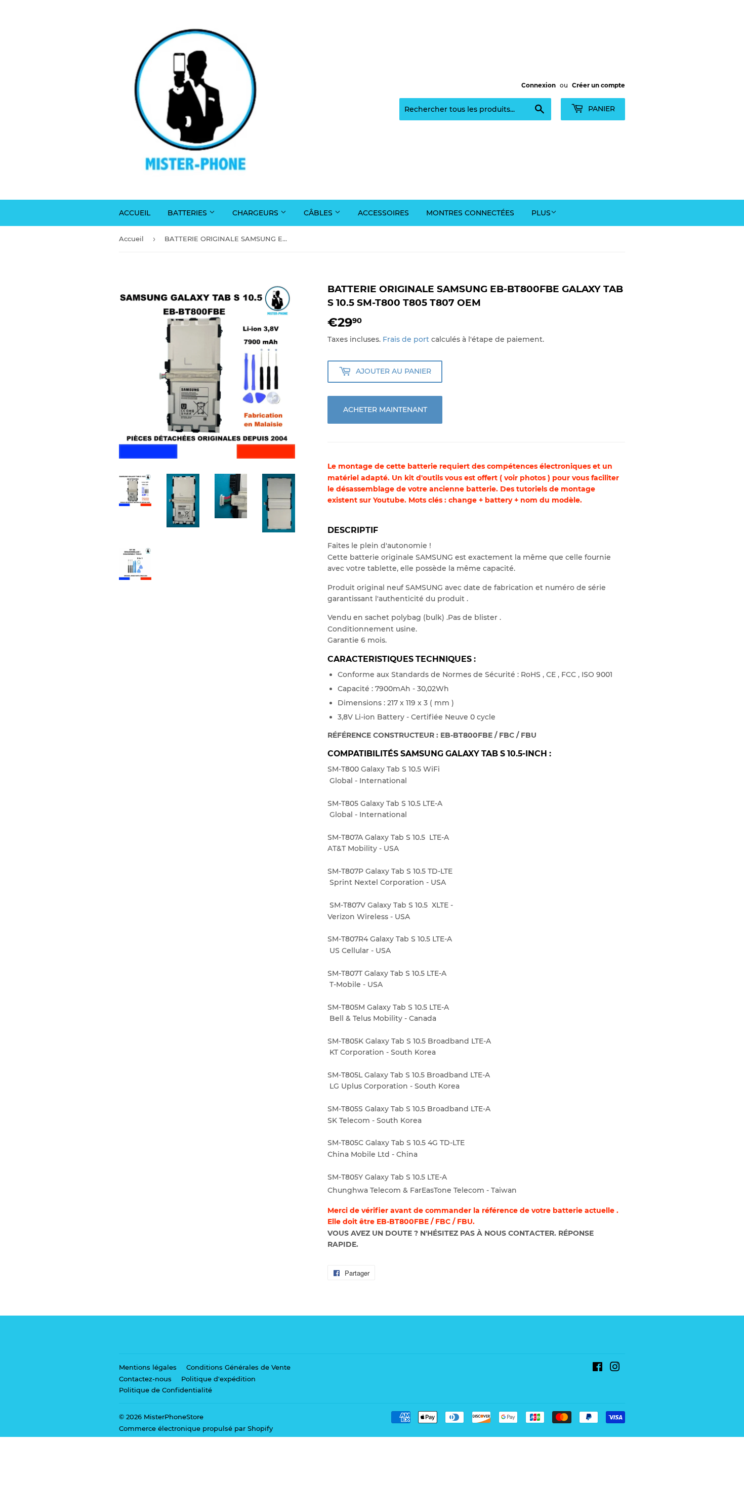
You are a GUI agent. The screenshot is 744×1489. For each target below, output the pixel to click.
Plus (541, 212)
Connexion (538, 85)
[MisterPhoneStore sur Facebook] (597, 1368)
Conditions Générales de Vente (238, 1367)
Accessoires (383, 212)
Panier (600, 108)
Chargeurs (256, 212)
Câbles (319, 212)
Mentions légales (148, 1367)
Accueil (134, 212)
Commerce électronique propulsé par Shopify (196, 1428)
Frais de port (406, 339)
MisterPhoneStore (173, 1417)
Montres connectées (470, 212)
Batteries (188, 212)
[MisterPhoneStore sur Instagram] (615, 1368)
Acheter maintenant (385, 409)
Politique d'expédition (218, 1379)
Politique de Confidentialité (165, 1390)
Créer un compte (598, 85)
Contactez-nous (145, 1379)
